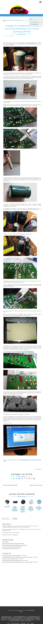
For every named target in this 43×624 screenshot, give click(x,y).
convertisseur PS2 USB (5, 619)
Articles (20, 611)
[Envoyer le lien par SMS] (14, 478)
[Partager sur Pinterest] (26, 478)
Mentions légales (22, 623)
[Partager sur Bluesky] (19, 478)
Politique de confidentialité (15, 623)
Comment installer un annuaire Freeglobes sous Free (12, 560)
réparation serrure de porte (26, 620)
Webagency (32, 623)
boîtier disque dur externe (29, 618)
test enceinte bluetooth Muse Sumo (20, 616)
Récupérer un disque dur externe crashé (10, 558)
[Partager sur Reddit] (29, 478)
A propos (8, 623)
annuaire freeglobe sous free (6, 617)
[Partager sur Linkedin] (22, 478)
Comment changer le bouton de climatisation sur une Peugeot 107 (22, 509)
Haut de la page (35, 24)
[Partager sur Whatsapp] (11, 478)
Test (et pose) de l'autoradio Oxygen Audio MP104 (11, 555)
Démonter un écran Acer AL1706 (36, 485)
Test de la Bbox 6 (7, 507)
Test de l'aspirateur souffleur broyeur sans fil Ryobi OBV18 (15, 508)
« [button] (10, 485)
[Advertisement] (6, 583)
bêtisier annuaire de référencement (33, 617)
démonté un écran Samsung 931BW (28, 42)
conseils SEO (37, 618)
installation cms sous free (30, 619)
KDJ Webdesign (31, 610)
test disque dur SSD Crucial (7, 616)
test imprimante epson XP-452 (33, 616)
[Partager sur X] (16, 478)
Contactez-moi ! (15, 534)
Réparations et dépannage (17, 20)
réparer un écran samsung (14, 620)
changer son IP (4, 618)
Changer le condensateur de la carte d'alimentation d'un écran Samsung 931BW (22, 28)
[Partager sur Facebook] (24, 478)
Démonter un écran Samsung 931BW (10, 485)
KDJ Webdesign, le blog (6, 20)
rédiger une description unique (19, 617)
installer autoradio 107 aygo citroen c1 (15, 618)
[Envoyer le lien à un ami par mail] (34, 478)
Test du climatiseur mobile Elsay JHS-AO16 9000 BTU (31, 508)
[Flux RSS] (31, 478)
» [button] (36, 485)
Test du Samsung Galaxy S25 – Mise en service (39, 508)
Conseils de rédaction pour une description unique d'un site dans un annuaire (17, 557)
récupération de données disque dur (17, 619)
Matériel (11, 20)
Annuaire (28, 623)
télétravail (38, 619)
